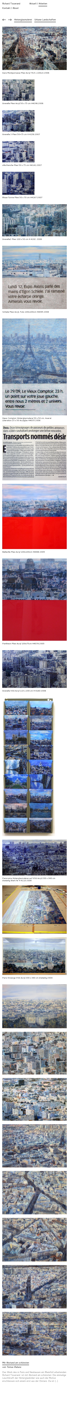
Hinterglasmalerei (23, 19)
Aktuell (32, 3)
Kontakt (6, 8)
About (16, 8)
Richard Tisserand (11, 3)
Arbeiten (43, 3)
